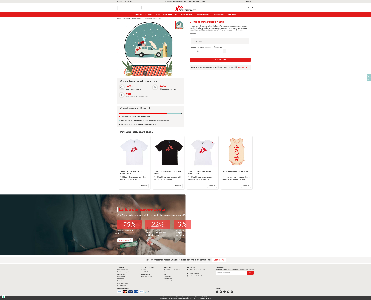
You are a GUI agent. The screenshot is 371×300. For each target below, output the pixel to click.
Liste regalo (219, 14)
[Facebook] (217, 292)
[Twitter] (221, 292)
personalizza (220, 60)
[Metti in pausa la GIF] (145, 73)
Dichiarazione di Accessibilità (172, 269)
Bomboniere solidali (143, 14)
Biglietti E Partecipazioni (166, 14)
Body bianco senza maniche (235, 171)
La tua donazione (145, 274)
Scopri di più (242, 67)
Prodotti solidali (121, 285)
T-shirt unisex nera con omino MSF (167, 172)
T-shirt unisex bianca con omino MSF (131, 172)
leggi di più (193, 33)
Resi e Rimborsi (168, 278)
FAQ (165, 274)
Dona (143, 186)
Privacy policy (167, 276)
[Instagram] (224, 292)
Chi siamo (143, 269)
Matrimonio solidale (122, 283)
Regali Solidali (187, 14)
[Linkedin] (232, 292)
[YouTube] (228, 292)
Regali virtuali (203, 14)
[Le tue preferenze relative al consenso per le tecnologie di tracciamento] (3, 296)
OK (250, 273)
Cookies (166, 272)
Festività (232, 14)
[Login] (248, 8)
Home (119, 18)
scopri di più (125, 240)
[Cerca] (139, 8)
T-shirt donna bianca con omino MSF (199, 172)
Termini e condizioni (169, 281)
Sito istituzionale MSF (146, 276)
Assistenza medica (137, 18)
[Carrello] (252, 8)
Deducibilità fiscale (146, 272)
